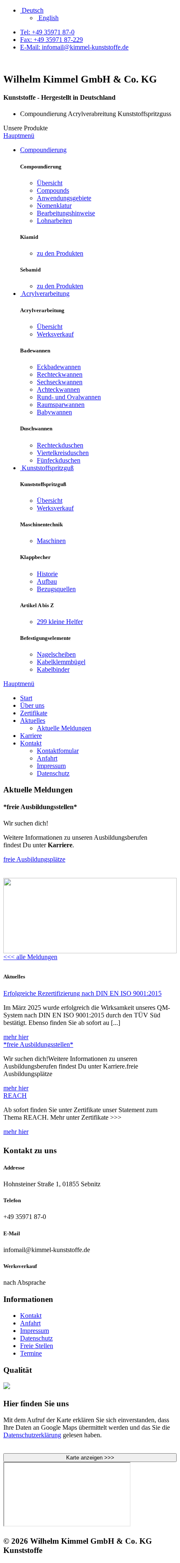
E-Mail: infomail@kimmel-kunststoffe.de (74, 47)
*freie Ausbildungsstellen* (38, 1044)
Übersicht (49, 182)
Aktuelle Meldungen (64, 728)
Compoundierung (43, 149)
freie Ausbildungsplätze (34, 859)
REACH (15, 1095)
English (48, 17)
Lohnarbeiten (54, 220)
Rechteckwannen (59, 374)
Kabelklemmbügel (61, 661)
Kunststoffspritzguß (47, 467)
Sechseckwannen (59, 382)
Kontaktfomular (58, 750)
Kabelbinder (53, 669)
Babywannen (54, 412)
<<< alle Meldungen (30, 956)
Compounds (53, 190)
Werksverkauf (55, 334)
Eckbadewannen (59, 366)
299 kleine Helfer (60, 621)
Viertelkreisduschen (63, 452)
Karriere (31, 735)
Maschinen (51, 540)
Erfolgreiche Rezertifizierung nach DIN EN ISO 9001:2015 (82, 993)
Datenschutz (53, 773)
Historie (47, 573)
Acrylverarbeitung (44, 293)
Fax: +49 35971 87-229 (51, 39)
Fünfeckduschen (58, 460)
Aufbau (47, 581)
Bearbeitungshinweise (66, 213)
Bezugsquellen (56, 589)
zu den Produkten (60, 253)
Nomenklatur (54, 205)
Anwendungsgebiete (64, 198)
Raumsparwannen (61, 404)
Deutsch (32, 10)
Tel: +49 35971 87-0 (47, 32)
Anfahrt (47, 758)
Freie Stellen (36, 1345)
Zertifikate (33, 713)
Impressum (51, 765)
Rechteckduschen (60, 445)
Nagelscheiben (56, 654)
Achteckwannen (58, 389)
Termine (31, 1353)
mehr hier (15, 1036)
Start (26, 697)
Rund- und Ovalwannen (69, 397)
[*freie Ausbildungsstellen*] (90, 951)
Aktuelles (32, 720)
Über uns (32, 705)
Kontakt (30, 743)
